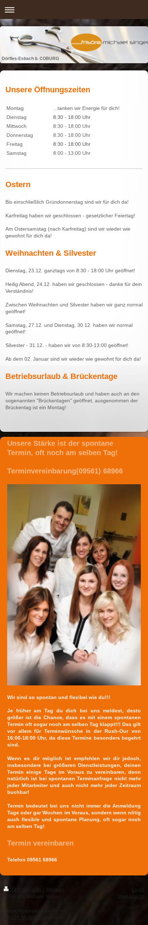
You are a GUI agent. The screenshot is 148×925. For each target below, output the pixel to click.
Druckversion (26, 889)
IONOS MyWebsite (25, 917)
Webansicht (131, 896)
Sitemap (55, 889)
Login (138, 889)
